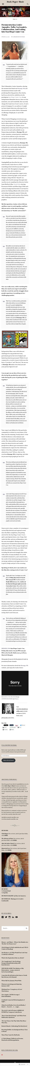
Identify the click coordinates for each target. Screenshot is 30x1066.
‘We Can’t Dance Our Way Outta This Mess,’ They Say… (14, 1022)
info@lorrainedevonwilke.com (10, 817)
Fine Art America (21, 896)
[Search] (26, 4)
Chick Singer (5, 834)
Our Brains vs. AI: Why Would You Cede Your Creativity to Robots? (14, 953)
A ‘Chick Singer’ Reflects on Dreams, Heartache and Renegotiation (12, 1039)
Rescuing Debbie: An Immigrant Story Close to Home (15, 1030)
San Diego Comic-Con (15, 97)
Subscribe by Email (8, 760)
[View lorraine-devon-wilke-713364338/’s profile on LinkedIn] (13, 917)
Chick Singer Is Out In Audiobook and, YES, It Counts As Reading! (15, 948)
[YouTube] (16, 917)
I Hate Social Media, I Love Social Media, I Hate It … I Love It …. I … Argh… (14, 1006)
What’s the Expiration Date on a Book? (13, 958)
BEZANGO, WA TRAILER (9, 697)
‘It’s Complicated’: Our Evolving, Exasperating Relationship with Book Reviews (11, 963)
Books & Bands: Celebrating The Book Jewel (14, 1026)
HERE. (6, 835)
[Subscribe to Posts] (2, 1055)
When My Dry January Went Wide (11, 981)
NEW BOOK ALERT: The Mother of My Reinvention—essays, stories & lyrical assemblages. (13, 970)
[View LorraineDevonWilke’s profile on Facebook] (3, 917)
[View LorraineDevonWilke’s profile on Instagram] (9, 917)
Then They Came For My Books (11, 1035)
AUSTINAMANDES (7, 699)
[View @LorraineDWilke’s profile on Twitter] (6, 917)
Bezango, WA (21, 88)
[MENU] (3, 4)
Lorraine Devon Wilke (19, 36)
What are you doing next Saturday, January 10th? (12, 985)
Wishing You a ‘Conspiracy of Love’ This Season (12, 990)
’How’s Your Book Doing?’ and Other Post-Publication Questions (14, 1016)
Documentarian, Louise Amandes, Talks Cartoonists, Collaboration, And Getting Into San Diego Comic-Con (14, 28)
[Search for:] (15, 928)
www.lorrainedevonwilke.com (10, 819)
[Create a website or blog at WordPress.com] (15, 1062)
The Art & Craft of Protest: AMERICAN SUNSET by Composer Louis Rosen (13, 1011)
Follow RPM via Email (9, 745)
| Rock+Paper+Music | (15, 3)
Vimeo (16, 699)
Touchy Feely (17, 184)
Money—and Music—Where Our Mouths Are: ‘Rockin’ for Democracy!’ (15, 943)
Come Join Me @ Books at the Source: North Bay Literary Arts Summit (14, 976)
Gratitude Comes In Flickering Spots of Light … (13, 1001)
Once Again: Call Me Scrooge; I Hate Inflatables (10, 995)
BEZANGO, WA (6, 648)
